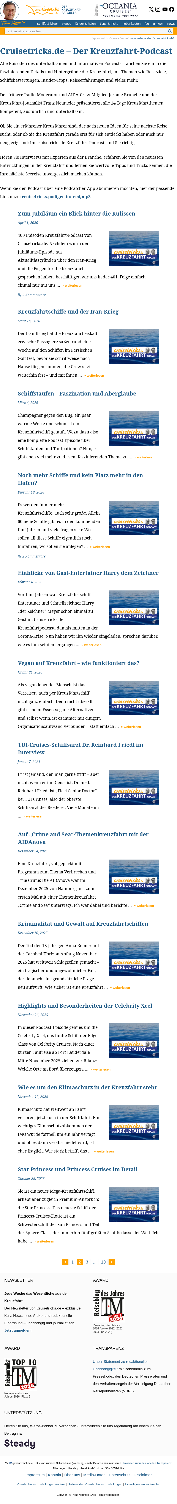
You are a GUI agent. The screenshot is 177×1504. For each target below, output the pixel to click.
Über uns (72, 1475)
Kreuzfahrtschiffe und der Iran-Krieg (68, 311)
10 (104, 1262)
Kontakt (54, 1475)
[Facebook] (171, 9)
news (171, 23)
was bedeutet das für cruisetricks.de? (152, 38)
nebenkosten (131, 23)
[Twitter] (151, 9)
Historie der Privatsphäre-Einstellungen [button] (95, 1484)
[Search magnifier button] (170, 31)
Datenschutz (119, 1475)
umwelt (158, 23)
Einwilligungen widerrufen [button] (142, 1484)
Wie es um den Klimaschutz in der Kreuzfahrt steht (87, 1087)
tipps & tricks (109, 23)
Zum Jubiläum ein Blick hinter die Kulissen (76, 213)
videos (66, 23)
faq (147, 23)
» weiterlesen (72, 285)
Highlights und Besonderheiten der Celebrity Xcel (85, 1005)
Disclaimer (143, 1475)
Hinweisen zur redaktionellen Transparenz (147, 1463)
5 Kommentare (34, 295)
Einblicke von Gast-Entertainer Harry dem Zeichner (88, 572)
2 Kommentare (34, 556)
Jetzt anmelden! (18, 1330)
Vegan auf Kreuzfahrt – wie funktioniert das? (79, 663)
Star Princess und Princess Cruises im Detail (78, 1169)
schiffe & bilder (47, 23)
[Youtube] (165, 9)
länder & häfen (85, 23)
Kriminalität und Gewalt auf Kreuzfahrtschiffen (83, 923)
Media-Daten (94, 1475)
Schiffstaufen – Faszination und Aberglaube (77, 393)
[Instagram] (158, 9)
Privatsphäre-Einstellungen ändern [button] (41, 1484)
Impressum (35, 1475)
